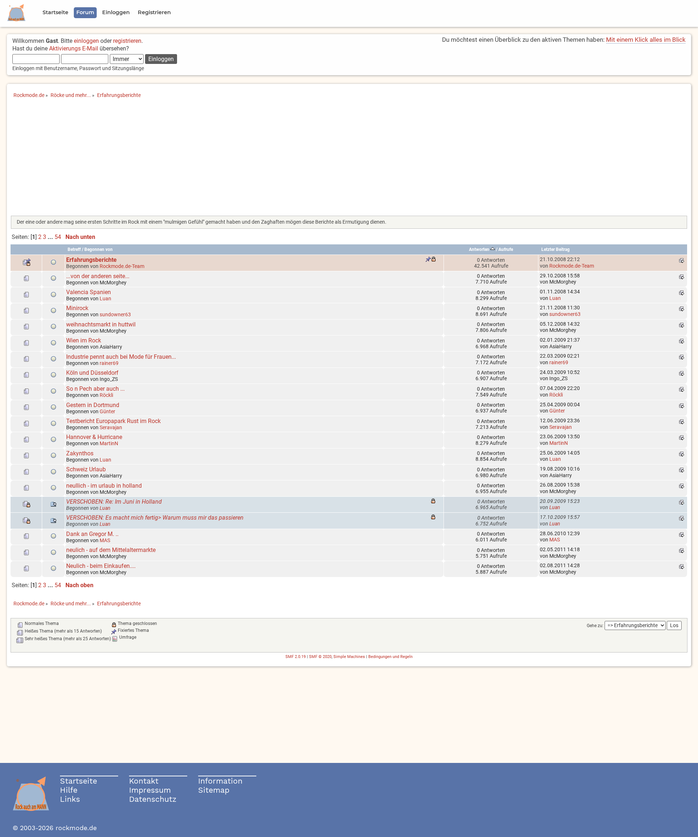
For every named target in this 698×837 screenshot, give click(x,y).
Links (70, 799)
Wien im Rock (83, 340)
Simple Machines (349, 656)
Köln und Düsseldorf (92, 372)
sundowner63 (115, 314)
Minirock (77, 308)
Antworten (479, 249)
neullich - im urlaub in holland (104, 485)
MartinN (109, 443)
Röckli (106, 395)
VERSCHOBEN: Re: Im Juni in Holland (114, 501)
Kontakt (144, 780)
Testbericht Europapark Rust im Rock (113, 421)
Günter (107, 411)
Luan (105, 298)
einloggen (86, 40)
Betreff (74, 249)
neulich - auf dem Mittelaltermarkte (111, 550)
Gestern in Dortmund (92, 405)
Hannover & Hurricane (94, 437)
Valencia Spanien (88, 292)
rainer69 (109, 363)
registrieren (127, 40)
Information (220, 780)
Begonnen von (98, 249)
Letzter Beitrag (555, 249)
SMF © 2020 (320, 656)
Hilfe (68, 790)
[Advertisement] (349, 159)
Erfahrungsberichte (91, 259)
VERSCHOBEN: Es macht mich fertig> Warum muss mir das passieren (155, 517)
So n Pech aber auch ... (95, 388)
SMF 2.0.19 (295, 656)
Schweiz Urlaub (86, 469)
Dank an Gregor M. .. (92, 534)
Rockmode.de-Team (122, 266)
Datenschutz (152, 799)
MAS (105, 540)
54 (58, 236)
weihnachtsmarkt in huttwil (101, 324)
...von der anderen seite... (97, 276)
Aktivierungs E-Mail (73, 48)
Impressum (150, 790)
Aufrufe (505, 249)
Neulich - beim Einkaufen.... (101, 565)
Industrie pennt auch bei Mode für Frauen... (121, 356)
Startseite (78, 780)
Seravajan (111, 427)
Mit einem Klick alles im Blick (646, 39)
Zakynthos (79, 453)
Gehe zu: (595, 625)
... (51, 236)
